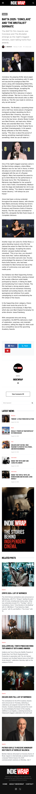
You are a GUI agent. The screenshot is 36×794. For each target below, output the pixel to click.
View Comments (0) (18, 394)
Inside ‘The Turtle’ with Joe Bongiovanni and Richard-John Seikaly (21, 477)
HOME (5, 784)
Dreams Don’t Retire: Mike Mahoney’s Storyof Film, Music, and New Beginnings (21, 447)
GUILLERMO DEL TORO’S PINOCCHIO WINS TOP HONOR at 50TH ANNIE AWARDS (17, 647)
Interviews (14, 457)
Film (12, 441)
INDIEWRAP (18, 379)
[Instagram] (15, 789)
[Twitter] (20, 789)
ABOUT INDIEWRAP (16, 784)
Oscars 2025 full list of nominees (16, 697)
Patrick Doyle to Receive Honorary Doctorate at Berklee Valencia (17, 748)
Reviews (13, 415)
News (12, 427)
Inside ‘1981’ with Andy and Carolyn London (20, 462)
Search (32, 403)
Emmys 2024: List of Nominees (14, 593)
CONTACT (29, 784)
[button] (3, 3)
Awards (5, 14)
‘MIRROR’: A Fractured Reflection (22, 419)
